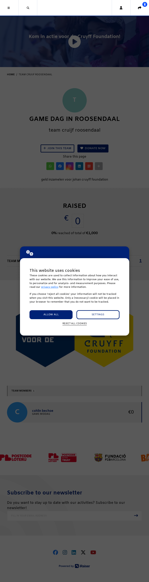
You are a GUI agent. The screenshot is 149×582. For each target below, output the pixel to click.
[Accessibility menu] (144, 4)
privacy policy (49, 287)
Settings (98, 314)
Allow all (51, 314)
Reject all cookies (74, 323)
